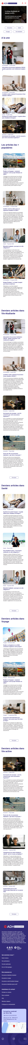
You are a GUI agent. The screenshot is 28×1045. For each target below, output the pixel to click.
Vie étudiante (19, 31)
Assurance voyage (6, 978)
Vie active (9, 28)
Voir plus (14, 477)
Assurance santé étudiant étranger (10, 981)
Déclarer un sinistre (6, 992)
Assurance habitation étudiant (9, 975)
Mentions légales (6, 1001)
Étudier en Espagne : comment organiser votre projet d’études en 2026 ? (12, 173)
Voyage (8, 31)
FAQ (3, 998)
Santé (19, 28)
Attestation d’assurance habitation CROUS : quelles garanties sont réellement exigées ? (12, 338)
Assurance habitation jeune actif (9, 984)
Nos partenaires (6, 961)
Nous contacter (5, 995)
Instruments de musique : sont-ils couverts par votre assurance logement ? (12, 415)
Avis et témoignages (7, 967)
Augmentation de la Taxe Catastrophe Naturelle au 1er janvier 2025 (13, 890)
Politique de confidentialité (8, 1004)
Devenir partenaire (6, 964)
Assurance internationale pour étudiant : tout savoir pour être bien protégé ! (13, 719)
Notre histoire (5, 958)
